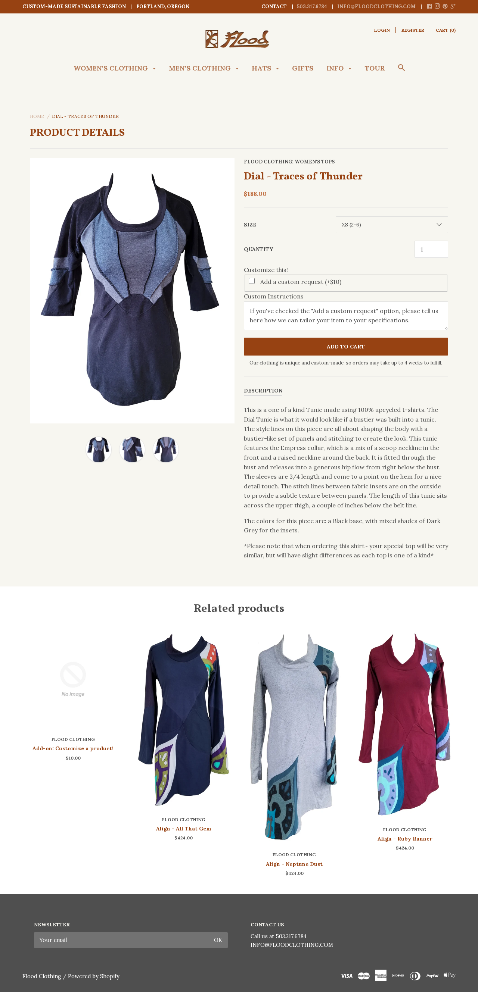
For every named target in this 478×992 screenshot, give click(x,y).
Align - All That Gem (183, 828)
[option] (132, 290)
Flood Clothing (268, 162)
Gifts (302, 68)
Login (382, 30)
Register (412, 30)
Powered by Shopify (94, 976)
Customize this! (266, 269)
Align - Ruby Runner (405, 838)
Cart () (446, 30)
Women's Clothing (112, 68)
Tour (374, 68)
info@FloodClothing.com (376, 6)
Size (250, 224)
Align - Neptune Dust (294, 864)
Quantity (258, 249)
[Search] (401, 71)
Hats (262, 68)
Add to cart (346, 346)
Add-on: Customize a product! (73, 748)
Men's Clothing (201, 68)
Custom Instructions (274, 296)
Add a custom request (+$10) (300, 281)
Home (37, 116)
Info (335, 68)
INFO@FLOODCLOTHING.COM (292, 945)
